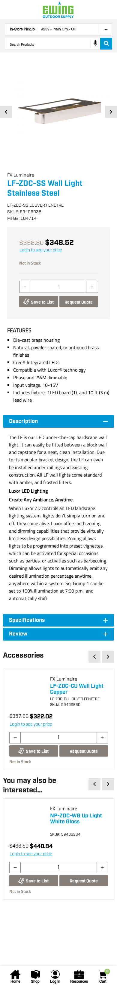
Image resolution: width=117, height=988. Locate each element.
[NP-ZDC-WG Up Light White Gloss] (27, 822)
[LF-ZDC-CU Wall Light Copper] (27, 693)
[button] (58, 112)
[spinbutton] (58, 287)
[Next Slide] (111, 112)
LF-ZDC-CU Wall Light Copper (77, 689)
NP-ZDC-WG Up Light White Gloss (76, 818)
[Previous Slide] (6, 112)
